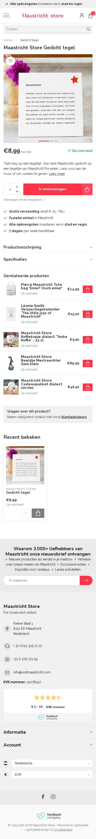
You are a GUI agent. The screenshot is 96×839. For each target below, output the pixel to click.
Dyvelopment (63, 829)
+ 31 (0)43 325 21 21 (27, 646)
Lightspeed (81, 825)
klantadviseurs (74, 417)
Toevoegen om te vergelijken (22, 199)
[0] (91, 15)
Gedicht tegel (29, 40)
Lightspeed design (37, 829)
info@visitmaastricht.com (32, 672)
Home (7, 40)
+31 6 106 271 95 (25, 659)
